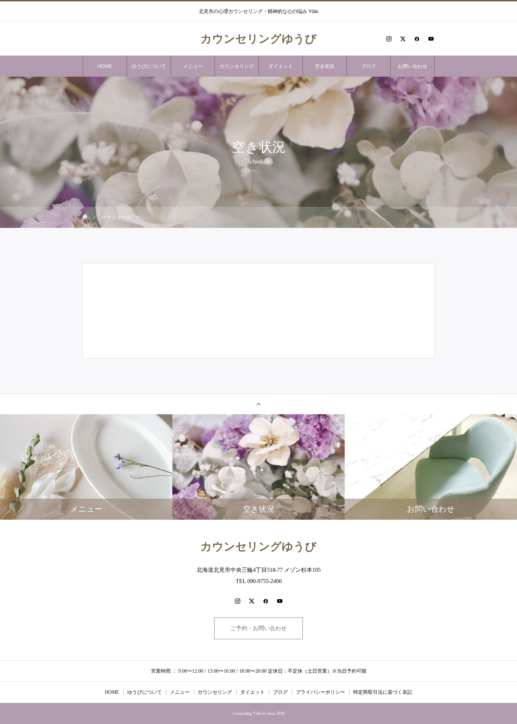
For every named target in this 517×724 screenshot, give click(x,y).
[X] (402, 38)
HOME (104, 66)
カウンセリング (236, 66)
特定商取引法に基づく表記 (382, 692)
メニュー (193, 66)
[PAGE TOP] (258, 403)
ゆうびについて (149, 66)
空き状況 (324, 66)
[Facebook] (416, 38)
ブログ (368, 66)
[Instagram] (388, 38)
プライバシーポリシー (320, 692)
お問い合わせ (412, 66)
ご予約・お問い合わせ (258, 628)
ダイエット (280, 66)
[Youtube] (430, 38)
